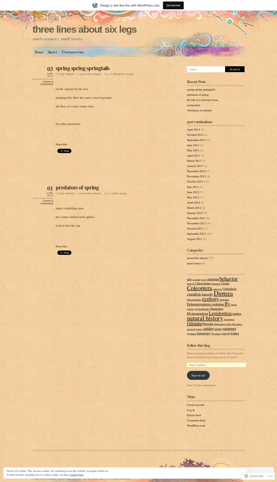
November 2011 (196, 223)
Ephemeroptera (199, 304)
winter (130, 74)
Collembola (118, 74)
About (53, 51)
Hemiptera (216, 309)
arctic (203, 279)
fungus (234, 304)
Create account (196, 405)
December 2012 (196, 171)
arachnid (196, 279)
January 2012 (195, 213)
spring (123, 193)
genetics (191, 309)
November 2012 (196, 176)
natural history (205, 318)
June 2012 (193, 192)
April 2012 (193, 202)
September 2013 (196, 140)
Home (39, 51)
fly (227, 303)
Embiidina (224, 299)
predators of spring (77, 187)
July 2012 (193, 187)
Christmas (215, 283)
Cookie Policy (76, 474)
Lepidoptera (220, 313)
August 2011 (194, 239)
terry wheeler (66, 74)
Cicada (225, 283)
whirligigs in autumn (199, 110)
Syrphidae (191, 333)
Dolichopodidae (194, 299)
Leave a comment (46, 83)
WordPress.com (196, 425)
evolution (217, 304)
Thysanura (216, 333)
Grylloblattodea (202, 309)
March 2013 (194, 161)
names (236, 313)
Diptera (223, 293)
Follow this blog (198, 345)
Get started (173, 5)
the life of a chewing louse (202, 100)
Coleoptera (199, 288)
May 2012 (193, 197)
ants (189, 279)
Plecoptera (237, 324)
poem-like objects (90, 74)
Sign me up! (198, 375)
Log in (191, 410)
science (199, 329)
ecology (210, 298)
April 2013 (193, 155)
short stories (194, 263)
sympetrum (193, 105)
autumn (213, 278)
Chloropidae (202, 283)
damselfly (207, 294)
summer (229, 328)
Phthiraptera (219, 324)
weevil (226, 333)
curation (194, 294)
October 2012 (195, 181)
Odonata (194, 323)
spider (114, 193)
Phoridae (208, 324)
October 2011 (195, 228)
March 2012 (194, 208)
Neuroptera (229, 319)
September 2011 (196, 234)
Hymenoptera (197, 313)
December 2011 (196, 218)
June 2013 (193, 145)
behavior (228, 278)
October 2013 (195, 135)
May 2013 (193, 150)
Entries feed (194, 415)
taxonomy (204, 333)
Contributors (73, 51)
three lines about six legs (84, 29)
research (191, 329)
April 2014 (193, 129)
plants (229, 324)
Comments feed (196, 420)
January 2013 (195, 166)
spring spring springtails (83, 68)
